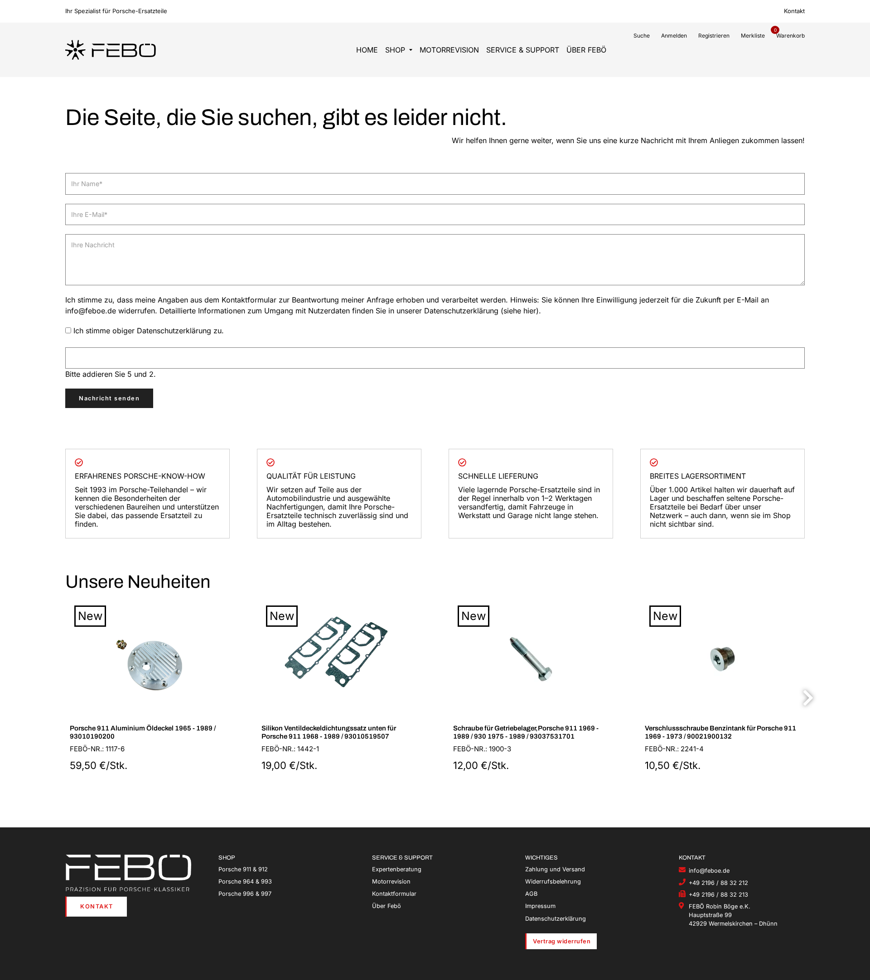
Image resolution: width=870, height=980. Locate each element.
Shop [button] (395, 49)
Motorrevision (449, 49)
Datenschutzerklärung (555, 918)
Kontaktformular (394, 893)
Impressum (540, 906)
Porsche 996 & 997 (244, 893)
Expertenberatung (396, 869)
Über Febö (586, 49)
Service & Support (522, 49)
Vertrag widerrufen (561, 941)
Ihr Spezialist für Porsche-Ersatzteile (116, 10)
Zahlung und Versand (555, 869)
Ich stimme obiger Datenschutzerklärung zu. (148, 330)
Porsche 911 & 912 (243, 869)
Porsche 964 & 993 (245, 881)
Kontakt (794, 10)
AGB (531, 893)
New (90, 616)
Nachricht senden (109, 398)
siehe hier (519, 310)
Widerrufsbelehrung (553, 881)
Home (367, 49)
